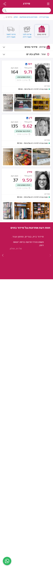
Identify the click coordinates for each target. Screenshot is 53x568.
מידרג (26, 3)
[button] (3, 255)
